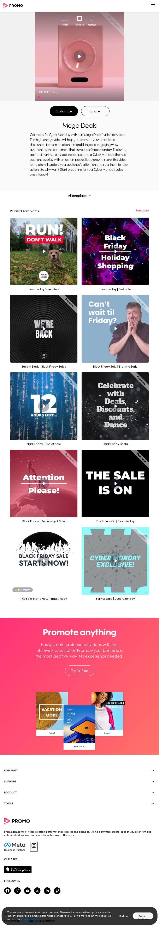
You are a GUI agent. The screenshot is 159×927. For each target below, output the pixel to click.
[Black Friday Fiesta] (115, 406)
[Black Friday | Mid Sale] (115, 251)
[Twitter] (37, 891)
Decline (123, 915)
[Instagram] (34, 847)
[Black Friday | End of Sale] (43, 406)
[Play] (79, 56)
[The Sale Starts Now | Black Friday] (43, 561)
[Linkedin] (47, 891)
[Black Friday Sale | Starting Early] (115, 329)
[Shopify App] (79, 869)
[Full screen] (118, 90)
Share (95, 111)
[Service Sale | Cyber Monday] (115, 561)
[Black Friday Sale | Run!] (43, 251)
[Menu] (153, 6)
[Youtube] (27, 891)
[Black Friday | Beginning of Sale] (43, 483)
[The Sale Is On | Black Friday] (115, 483)
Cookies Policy (29, 919)
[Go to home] (14, 6)
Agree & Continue (142, 916)
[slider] (39, 97)
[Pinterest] (57, 891)
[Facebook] (14, 847)
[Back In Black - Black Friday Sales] (43, 329)
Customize (64, 111)
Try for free (79, 671)
